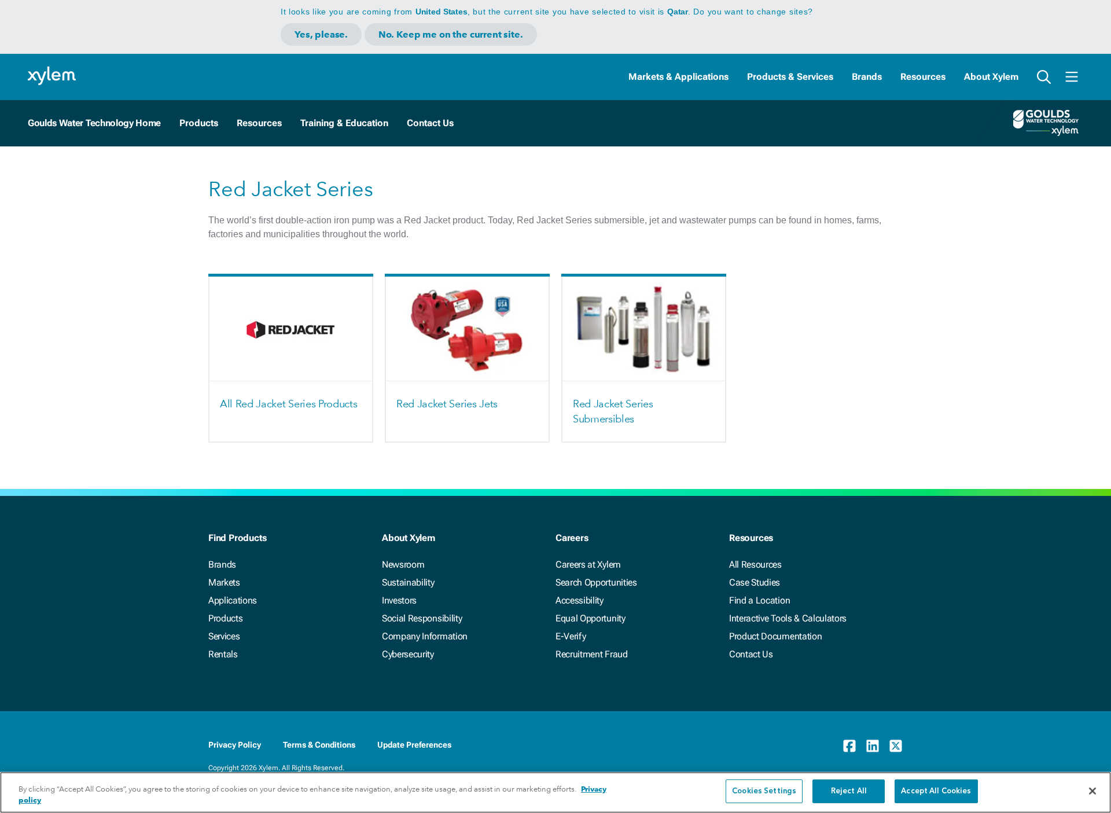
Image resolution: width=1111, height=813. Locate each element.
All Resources (755, 564)
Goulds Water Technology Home (94, 122)
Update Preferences (414, 744)
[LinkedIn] (873, 746)
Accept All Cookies (936, 791)
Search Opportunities (596, 582)
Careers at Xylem (588, 564)
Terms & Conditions (319, 744)
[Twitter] (896, 746)
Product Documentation (775, 636)
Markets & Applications (678, 76)
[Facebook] (849, 746)
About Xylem (991, 76)
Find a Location (759, 600)
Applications (232, 600)
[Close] (1092, 791)
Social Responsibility (422, 618)
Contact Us (751, 654)
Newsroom (403, 564)
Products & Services (790, 76)
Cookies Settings (764, 791)
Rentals (223, 654)
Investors (399, 600)
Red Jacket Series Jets (447, 404)
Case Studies (754, 582)
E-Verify (571, 636)
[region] (555, 792)
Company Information (425, 636)
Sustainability (408, 582)
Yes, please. (321, 34)
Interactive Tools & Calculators (788, 618)
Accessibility (580, 600)
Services (224, 636)
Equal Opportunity (591, 618)
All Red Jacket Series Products (288, 404)
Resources (923, 76)
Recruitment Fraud (592, 654)
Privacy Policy (234, 744)
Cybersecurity (408, 654)
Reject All (849, 791)
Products (225, 618)
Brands (867, 76)
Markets (224, 582)
